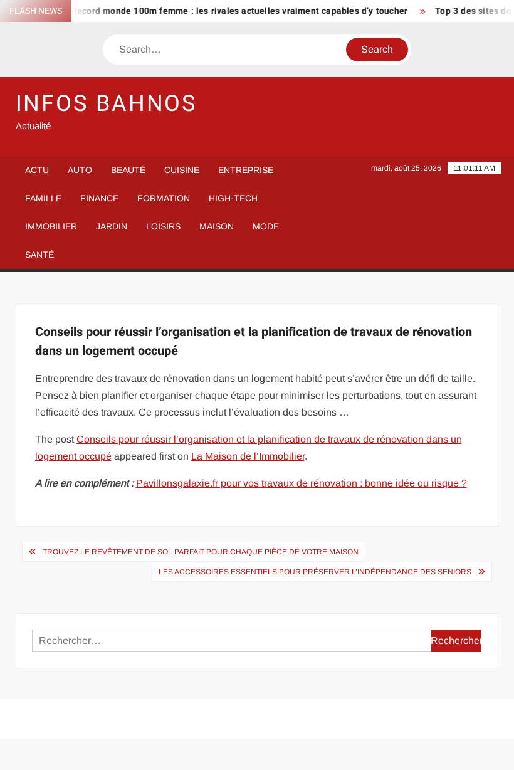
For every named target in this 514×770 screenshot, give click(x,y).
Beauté (128, 170)
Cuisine (181, 170)
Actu (37, 170)
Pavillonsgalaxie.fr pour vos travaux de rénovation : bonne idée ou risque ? (301, 483)
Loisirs (163, 226)
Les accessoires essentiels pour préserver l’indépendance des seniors (315, 571)
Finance (99, 198)
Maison (216, 226)
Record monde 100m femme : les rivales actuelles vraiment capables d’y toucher (233, 11)
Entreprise (245, 170)
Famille (43, 198)
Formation (163, 198)
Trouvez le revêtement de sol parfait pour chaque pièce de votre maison (201, 551)
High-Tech (233, 198)
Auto (80, 170)
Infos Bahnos (106, 103)
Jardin (111, 226)
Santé (39, 255)
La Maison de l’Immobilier (248, 456)
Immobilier (51, 226)
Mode (266, 226)
